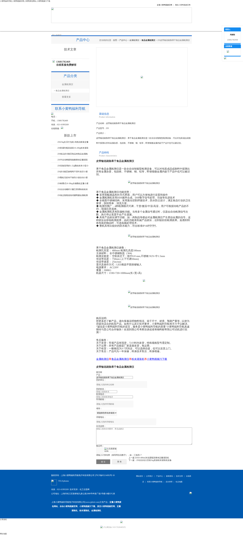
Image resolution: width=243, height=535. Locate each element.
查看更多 (66, 97)
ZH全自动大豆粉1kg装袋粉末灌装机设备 (154, 460)
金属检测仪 (134, 40)
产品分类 (70, 76)
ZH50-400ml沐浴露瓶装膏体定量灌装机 (152, 458)
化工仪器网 (84, 489)
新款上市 (70, 135)
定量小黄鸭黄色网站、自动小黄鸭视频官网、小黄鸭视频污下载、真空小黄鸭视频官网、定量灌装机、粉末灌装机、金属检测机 (86, 506)
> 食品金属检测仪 (61, 91)
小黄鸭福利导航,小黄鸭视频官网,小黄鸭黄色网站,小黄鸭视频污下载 (25, 1)
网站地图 (3, 534)
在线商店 (128, 27)
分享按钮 (3, 519)
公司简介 (72, 27)
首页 (115, 40)
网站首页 (58, 27)
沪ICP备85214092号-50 (105, 475)
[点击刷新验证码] (110, 449)
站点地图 (179, 482)
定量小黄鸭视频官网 (164, 5)
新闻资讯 (100, 27)
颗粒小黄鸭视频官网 (182, 5)
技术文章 (114, 27)
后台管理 (169, 482)
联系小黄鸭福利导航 (161, 27)
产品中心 (86, 27)
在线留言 (143, 27)
